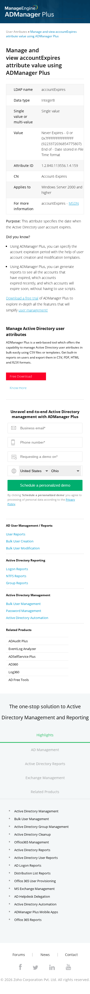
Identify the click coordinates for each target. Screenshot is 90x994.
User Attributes (16, 32)
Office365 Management (31, 842)
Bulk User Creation (20, 541)
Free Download (21, 376)
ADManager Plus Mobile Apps (36, 912)
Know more (18, 388)
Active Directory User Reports (36, 857)
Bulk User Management (23, 603)
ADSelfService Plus (22, 656)
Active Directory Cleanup (32, 834)
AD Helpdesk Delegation (32, 896)
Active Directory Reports (32, 850)
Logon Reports (17, 569)
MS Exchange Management (34, 888)
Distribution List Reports (32, 873)
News (45, 954)
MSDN (74, 203)
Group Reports (17, 583)
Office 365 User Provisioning (35, 881)
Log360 (13, 672)
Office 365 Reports (28, 919)
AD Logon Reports (27, 865)
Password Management (23, 610)
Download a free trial (22, 298)
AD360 (13, 664)
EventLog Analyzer (22, 648)
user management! (33, 310)
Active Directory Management (36, 811)
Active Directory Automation (27, 617)
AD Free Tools (18, 680)
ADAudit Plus (18, 641)
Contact (71, 954)
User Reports (15, 534)
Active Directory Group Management (41, 826)
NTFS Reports (16, 576)
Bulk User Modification (23, 548)
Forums (18, 954)
